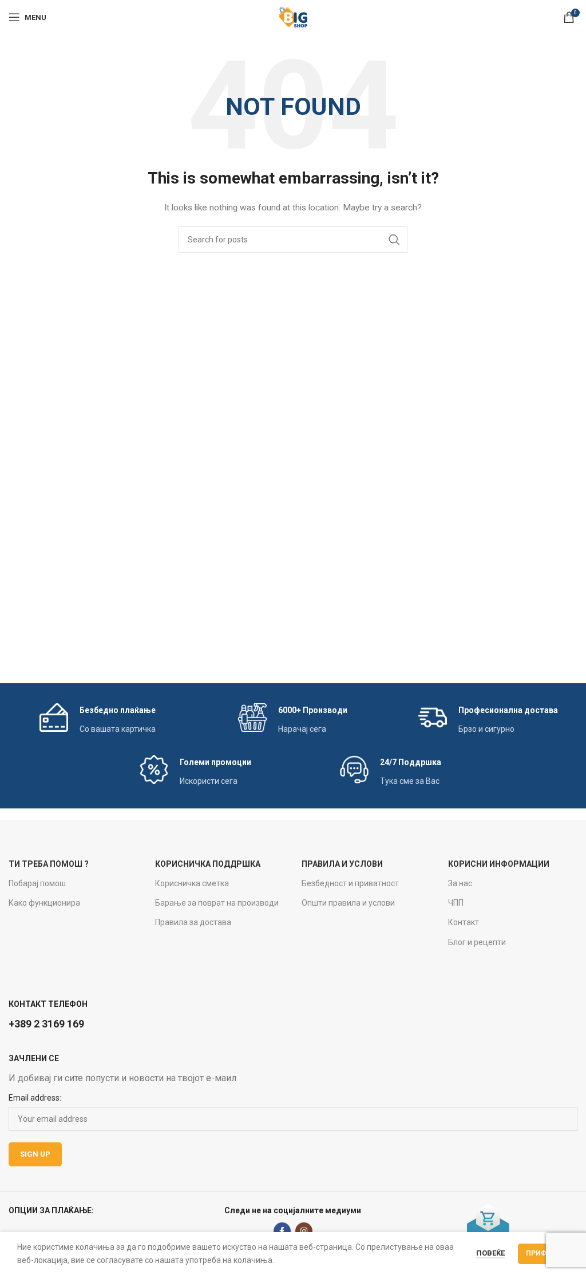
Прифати (543, 1253)
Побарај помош (37, 883)
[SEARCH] (394, 239)
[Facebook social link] (282, 1231)
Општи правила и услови (348, 902)
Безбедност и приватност (350, 883)
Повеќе (490, 1253)
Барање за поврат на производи (217, 902)
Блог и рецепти (477, 942)
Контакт (463, 922)
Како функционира (44, 902)
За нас (460, 883)
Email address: (35, 1097)
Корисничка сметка (192, 883)
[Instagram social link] (303, 1231)
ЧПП (456, 902)
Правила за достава (193, 922)
